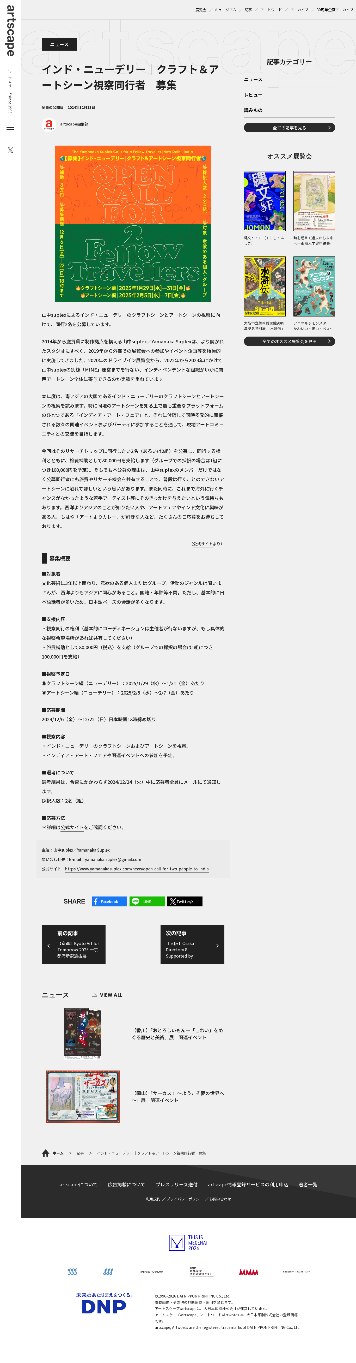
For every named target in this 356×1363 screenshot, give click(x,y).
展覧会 (200, 9)
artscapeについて (78, 1184)
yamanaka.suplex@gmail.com (113, 859)
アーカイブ (299, 9)
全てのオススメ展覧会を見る (289, 341)
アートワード (271, 9)
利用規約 (153, 1198)
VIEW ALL (107, 995)
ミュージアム (225, 9)
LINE (147, 901)
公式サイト (203, 543)
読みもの (253, 110)
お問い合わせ (220, 1198)
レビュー (253, 95)
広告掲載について (126, 1184)
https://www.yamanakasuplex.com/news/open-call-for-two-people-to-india (137, 868)
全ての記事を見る (289, 127)
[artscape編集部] (65, 130)
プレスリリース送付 (177, 1184)
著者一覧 (308, 1184)
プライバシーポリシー (185, 1198)
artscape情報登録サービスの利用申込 (248, 1184)
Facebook (109, 901)
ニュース (59, 44)
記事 (248, 9)
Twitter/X (184, 901)
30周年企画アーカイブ (335, 9)
